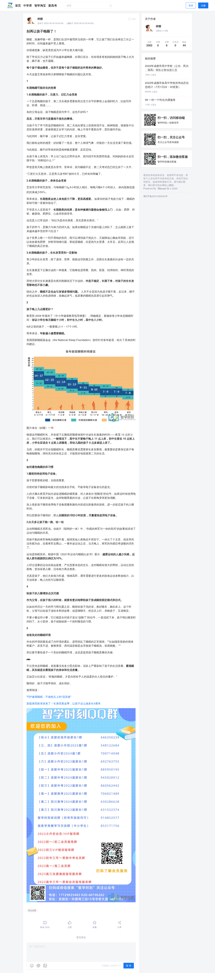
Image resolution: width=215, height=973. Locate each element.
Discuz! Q (163, 188)
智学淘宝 (40, 5)
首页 (18, 5)
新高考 (52, 5)
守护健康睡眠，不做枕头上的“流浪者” (49, 697)
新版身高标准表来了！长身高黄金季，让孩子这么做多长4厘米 (64, 703)
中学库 (28, 5)
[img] (31, 965)
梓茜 (40, 19)
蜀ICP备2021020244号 (155, 196)
